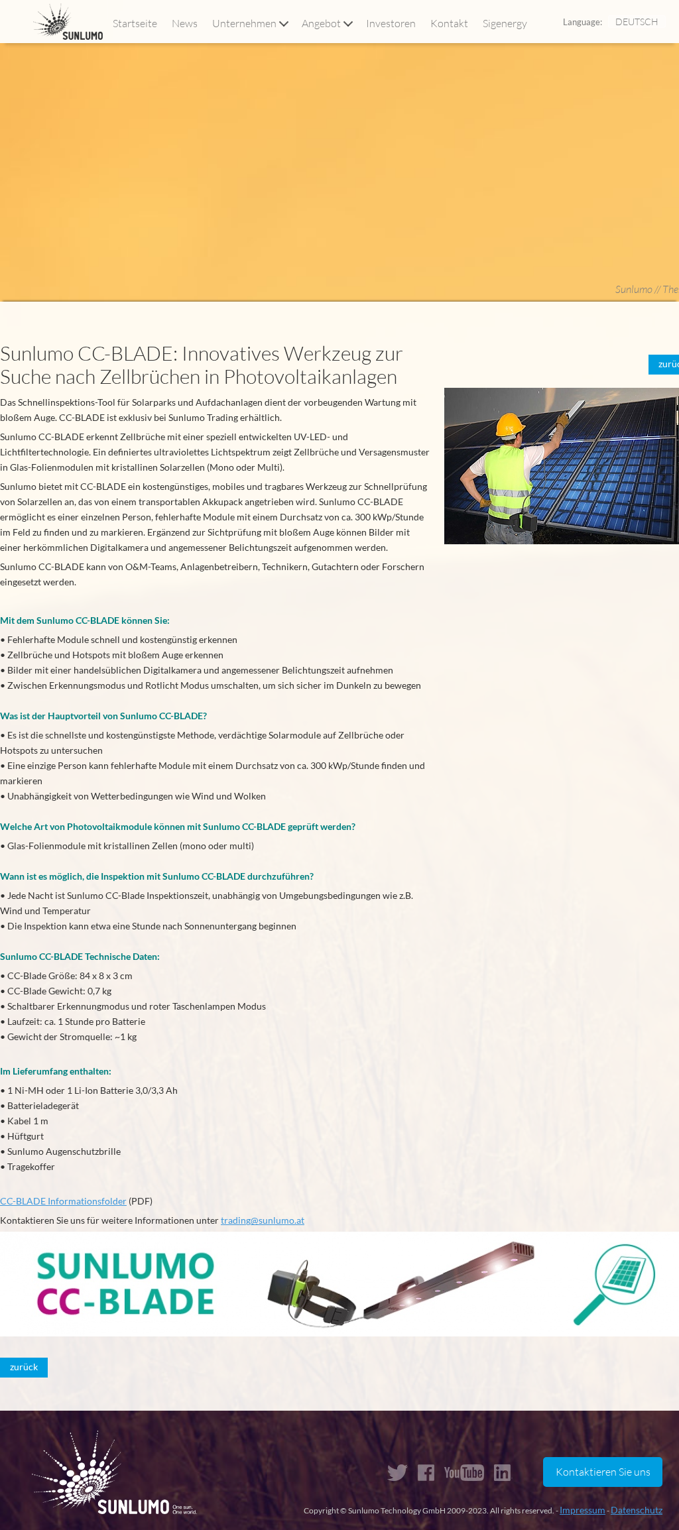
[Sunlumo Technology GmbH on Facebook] (426, 1472)
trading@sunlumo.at (262, 1220)
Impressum (582, 1509)
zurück (24, 1366)
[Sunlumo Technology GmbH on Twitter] (397, 1472)
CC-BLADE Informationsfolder (63, 1200)
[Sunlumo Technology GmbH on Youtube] (464, 1472)
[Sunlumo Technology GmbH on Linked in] (504, 1472)
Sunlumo (633, 289)
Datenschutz (636, 1509)
